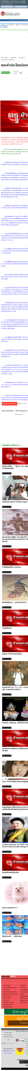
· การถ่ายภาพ (6, 998)
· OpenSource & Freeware (10, 994)
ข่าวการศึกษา (4, 58)
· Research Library (8, 1003)
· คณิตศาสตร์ (22, 988)
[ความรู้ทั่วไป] (4, 27)
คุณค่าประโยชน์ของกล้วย (8, 411)
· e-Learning (6, 990)
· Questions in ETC (8, 1005)
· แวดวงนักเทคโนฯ (7, 1007)
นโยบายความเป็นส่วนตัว (6, 4)
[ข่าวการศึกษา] (10, 24)
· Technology (6, 985)
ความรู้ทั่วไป (13, 58)
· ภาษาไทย (22, 994)
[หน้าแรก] (3, 24)
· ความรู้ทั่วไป (22, 985)
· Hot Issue (6, 1000)
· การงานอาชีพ (23, 1003)
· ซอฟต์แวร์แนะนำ (7, 996)
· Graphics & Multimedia (10, 992)
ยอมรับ (14, 6)
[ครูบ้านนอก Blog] (18, 24)
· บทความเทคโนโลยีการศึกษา (10, 988)
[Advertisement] (14, 957)
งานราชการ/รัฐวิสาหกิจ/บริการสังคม (13, 59)
